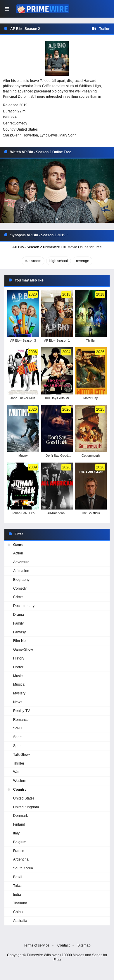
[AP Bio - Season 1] (57, 313)
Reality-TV (21, 711)
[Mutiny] (23, 428)
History (18, 658)
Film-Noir (20, 641)
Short (17, 737)
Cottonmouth (91, 455)
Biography (21, 580)
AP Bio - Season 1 (57, 340)
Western (19, 781)
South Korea (23, 868)
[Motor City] (91, 370)
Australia (20, 921)
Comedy (20, 123)
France (18, 851)
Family (18, 623)
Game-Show (23, 649)
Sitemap (84, 945)
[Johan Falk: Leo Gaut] (23, 486)
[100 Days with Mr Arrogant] (57, 370)
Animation (21, 571)
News (17, 702)
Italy (16, 833)
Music (18, 676)
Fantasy (19, 632)
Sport (17, 746)
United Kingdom (26, 807)
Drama (18, 615)
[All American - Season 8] (57, 486)
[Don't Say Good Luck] (57, 428)
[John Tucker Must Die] (23, 370)
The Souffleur (90, 513)
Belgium (19, 842)
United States (27, 129)
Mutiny (23, 455)
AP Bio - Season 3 (23, 340)
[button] (57, 190)
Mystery (19, 693)
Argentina (21, 859)
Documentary (23, 606)
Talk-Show (21, 755)
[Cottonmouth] (91, 428)
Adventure (21, 562)
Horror (18, 667)
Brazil (17, 877)
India (17, 895)
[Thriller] (91, 313)
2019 (23, 105)
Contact (63, 945)
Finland (19, 824)
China (18, 912)
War (16, 772)
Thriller (91, 340)
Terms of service (36, 945)
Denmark (20, 816)
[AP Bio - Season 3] (23, 313)
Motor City (90, 398)
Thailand (20, 903)
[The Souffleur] (91, 486)
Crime (18, 597)
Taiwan (19, 886)
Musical (19, 684)
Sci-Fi (17, 728)
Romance (21, 720)
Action (18, 553)
